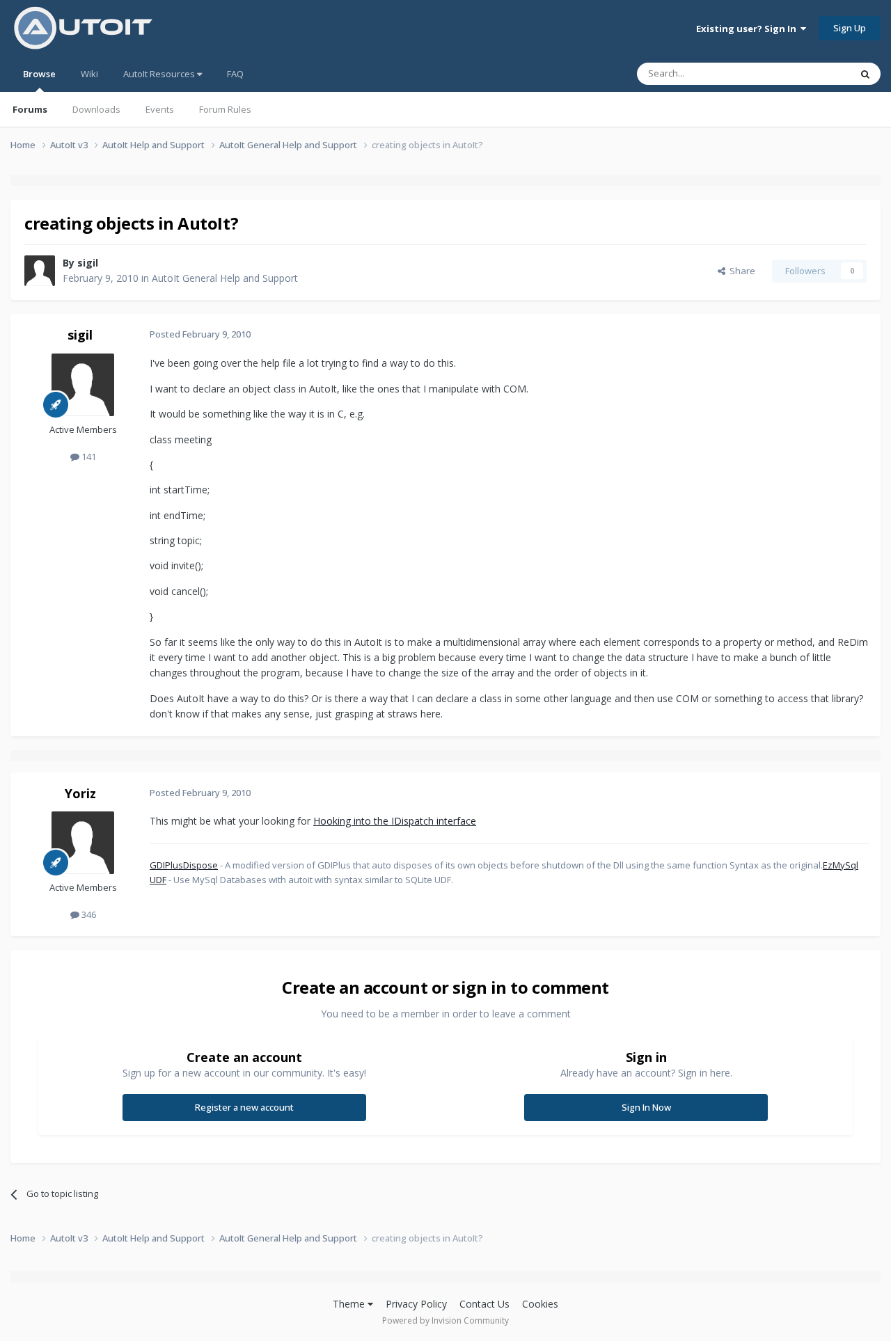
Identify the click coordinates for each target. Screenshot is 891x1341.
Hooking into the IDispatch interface (394, 820)
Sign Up (849, 28)
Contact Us (484, 1303)
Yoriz (80, 793)
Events (159, 109)
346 (87, 914)
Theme (350, 1303)
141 (87, 456)
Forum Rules (225, 109)
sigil (87, 262)
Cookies (540, 1303)
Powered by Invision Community (445, 1320)
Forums (30, 109)
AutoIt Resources (160, 74)
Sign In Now (646, 1107)
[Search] (865, 74)
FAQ (235, 74)
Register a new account (244, 1107)
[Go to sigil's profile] (39, 270)
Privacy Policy (416, 1303)
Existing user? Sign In (748, 28)
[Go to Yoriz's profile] (83, 842)
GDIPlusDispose (184, 865)
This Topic (811, 73)
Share (740, 270)
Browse (39, 74)
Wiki (89, 74)
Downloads (96, 109)
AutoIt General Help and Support (225, 278)
